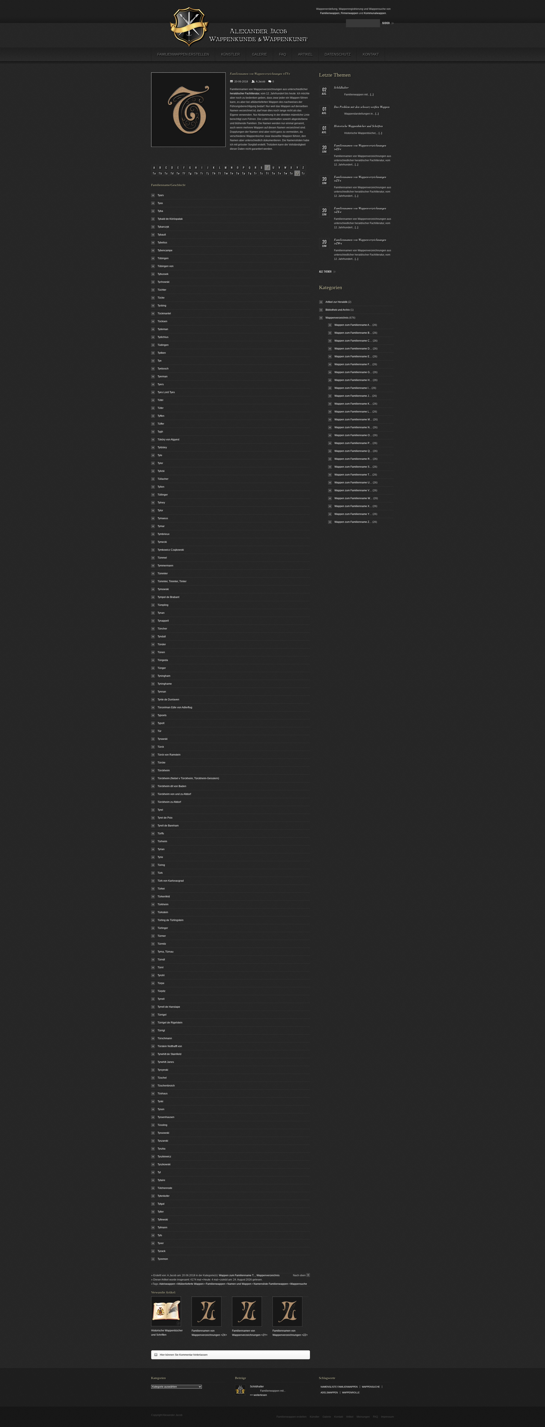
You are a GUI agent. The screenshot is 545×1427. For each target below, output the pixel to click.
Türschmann (165, 1038)
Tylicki (161, 471)
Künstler (230, 54)
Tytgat (161, 1203)
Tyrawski (163, 738)
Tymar (161, 526)
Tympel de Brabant (168, 597)
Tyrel (160, 809)
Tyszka (161, 1148)
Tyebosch (163, 368)
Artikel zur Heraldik (336, 301)
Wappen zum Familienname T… (353, 474)
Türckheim (164, 770)
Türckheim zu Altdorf (169, 801)
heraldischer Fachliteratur (244, 93)
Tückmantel (164, 313)
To (238, 173)
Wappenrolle (351, 1392)
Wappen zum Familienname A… (353, 324)
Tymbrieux (163, 534)
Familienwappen (330, 13)
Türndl (161, 959)
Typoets (162, 715)
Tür (159, 731)
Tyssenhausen (166, 1117)
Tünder (162, 644)
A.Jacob (260, 81)
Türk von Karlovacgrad (171, 880)
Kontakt (371, 54)
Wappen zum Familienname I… (352, 388)
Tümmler (163, 573)
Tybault (162, 234)
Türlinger (163, 928)
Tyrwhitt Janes (166, 1062)
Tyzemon (163, 1258)
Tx (291, 173)
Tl (219, 173)
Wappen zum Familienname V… (353, 490)
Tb (160, 173)
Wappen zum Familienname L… (353, 411)
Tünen (161, 652)
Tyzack (161, 1251)
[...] (371, 94)
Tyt (159, 1172)
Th (196, 173)
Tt (267, 173)
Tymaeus (163, 518)
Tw (286, 173)
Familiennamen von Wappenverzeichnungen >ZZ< (360, 147)
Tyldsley (162, 447)
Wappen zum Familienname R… (353, 458)
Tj (207, 173)
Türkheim (163, 904)
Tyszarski (163, 1140)
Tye (160, 360)
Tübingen (163, 258)
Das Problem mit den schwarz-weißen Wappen (362, 107)
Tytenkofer (163, 1195)
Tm (226, 173)
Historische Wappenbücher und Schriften (358, 126)
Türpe (161, 983)
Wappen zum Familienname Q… (353, 451)
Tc (166, 173)
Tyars (161, 195)
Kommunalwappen (375, 13)
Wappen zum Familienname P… (353, 443)
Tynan (161, 612)
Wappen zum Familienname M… (353, 419)
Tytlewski (163, 1219)
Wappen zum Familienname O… (353, 435)
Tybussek (163, 274)
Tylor (160, 510)
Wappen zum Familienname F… (353, 364)
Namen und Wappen (239, 1283)
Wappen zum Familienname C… (353, 340)
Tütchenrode (165, 1188)
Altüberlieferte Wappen (190, 1283)
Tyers (161, 384)
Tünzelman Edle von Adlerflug (175, 707)
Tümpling (163, 605)
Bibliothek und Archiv (338, 309)
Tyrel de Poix (165, 817)
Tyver (161, 1243)
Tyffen (161, 415)
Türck (161, 746)
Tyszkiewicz (164, 1156)
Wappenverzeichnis (268, 1275)
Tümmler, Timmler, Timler (172, 581)
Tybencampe (165, 250)
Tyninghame (165, 683)
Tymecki (162, 541)
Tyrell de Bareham (168, 825)
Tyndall (162, 636)
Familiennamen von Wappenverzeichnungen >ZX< (360, 210)
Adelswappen (167, 1283)
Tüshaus (163, 1093)
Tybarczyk (163, 226)
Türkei (161, 888)
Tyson (161, 1109)
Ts (261, 173)
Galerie (259, 54)
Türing (161, 865)
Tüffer (161, 423)
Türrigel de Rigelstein (170, 1022)
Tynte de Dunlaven (168, 699)
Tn (232, 173)
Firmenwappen (349, 13)
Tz (303, 173)
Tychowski (163, 281)
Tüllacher (163, 478)
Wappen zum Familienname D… (353, 348)
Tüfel (160, 400)
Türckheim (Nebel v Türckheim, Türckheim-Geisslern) (188, 778)
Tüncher (162, 628)
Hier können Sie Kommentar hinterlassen (179, 1354)
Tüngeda (163, 660)
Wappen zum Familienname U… (353, 482)
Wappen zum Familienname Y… (353, 514)
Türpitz (161, 991)
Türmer (162, 935)
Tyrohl (161, 975)
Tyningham (164, 675)
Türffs (161, 833)
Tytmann (162, 1227)
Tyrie (160, 857)
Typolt (161, 723)
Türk (160, 872)
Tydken (162, 352)
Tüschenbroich (166, 1085)
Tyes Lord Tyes (166, 392)
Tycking (162, 305)
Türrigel (162, 1014)
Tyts (160, 1235)
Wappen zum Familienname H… (353, 380)
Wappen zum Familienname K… (353, 403)
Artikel (305, 54)
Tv (279, 173)
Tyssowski (163, 1132)
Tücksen (162, 321)
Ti (202, 173)
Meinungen (363, 1416)
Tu (273, 173)
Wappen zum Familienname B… (353, 332)
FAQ (282, 54)
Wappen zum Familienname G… (353, 372)
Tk (214, 173)
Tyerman (163, 376)
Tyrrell (161, 998)
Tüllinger (163, 494)
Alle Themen (325, 271)
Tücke (161, 297)
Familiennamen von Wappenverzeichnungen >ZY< (360, 179)
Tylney (161, 502)
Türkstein (163, 912)
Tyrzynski (163, 1069)
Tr (255, 173)
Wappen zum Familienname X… (353, 506)
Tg (190, 173)
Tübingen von (166, 266)
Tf (184, 173)
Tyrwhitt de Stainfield (169, 1054)
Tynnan (162, 691)
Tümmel (162, 557)
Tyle (160, 455)
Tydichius (163, 337)
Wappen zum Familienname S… (353, 466)
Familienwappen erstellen (183, 54)
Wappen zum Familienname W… (353, 498)
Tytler (161, 1211)
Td (172, 173)
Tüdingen (163, 344)
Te (178, 173)
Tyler (160, 463)
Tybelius (162, 242)
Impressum (387, 1416)
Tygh (160, 431)
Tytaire (161, 1180)
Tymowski (163, 589)
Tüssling (162, 1125)
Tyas (160, 203)
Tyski (160, 1101)
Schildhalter (341, 87)
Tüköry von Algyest (168, 439)
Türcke (161, 762)
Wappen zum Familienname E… (353, 356)
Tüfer (161, 408)
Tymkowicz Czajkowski (171, 549)
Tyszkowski (164, 1164)
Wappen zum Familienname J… (352, 395)
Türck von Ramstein (169, 754)
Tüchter (162, 289)
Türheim (162, 841)
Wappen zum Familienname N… (353, 427)
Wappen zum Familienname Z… (353, 521)
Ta (154, 173)
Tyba (160, 211)
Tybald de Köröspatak (170, 218)
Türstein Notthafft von (170, 1046)
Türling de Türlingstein (171, 920)
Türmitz (162, 943)
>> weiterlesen (258, 1395)
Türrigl (161, 1030)
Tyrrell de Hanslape (169, 1006)
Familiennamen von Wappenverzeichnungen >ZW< (360, 241)
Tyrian (161, 849)
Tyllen (161, 486)
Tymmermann (165, 565)
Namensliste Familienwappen (271, 1283)
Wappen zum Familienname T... (237, 1275)
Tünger (162, 668)
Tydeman (163, 329)
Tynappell (163, 620)
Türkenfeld (164, 896)
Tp (244, 173)
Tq (250, 173)
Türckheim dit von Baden (172, 786)
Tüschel (162, 1077)
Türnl (161, 967)
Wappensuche (298, 1283)
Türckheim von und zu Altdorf (174, 794)
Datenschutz (338, 54)
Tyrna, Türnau (166, 951)
